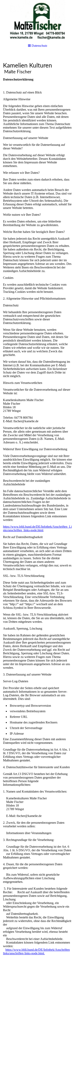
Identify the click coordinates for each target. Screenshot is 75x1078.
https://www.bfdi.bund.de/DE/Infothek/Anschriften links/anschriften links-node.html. (36, 951)
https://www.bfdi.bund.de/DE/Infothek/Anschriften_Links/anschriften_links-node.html (37, 528)
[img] (37, 20)
